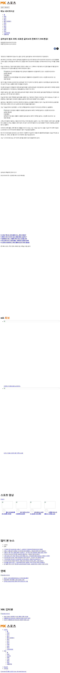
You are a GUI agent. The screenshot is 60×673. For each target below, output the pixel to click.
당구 (8, 641)
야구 (8, 634)
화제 (8, 660)
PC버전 (6, 667)
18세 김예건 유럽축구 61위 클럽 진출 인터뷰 (16, 616)
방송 (8, 654)
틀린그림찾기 (10, 637)
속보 (8, 633)
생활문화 (9, 664)
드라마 (9, 656)
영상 (8, 647)
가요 (8, 659)
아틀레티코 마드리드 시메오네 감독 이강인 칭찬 (17, 618)
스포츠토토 (10, 649)
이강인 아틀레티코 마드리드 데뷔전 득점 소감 (16, 620)
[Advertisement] (15, 195)
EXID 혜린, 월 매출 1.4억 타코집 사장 (14, 579)
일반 (8, 642)
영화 (8, 657)
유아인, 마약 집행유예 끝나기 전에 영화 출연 (16, 578)
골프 (8, 639)
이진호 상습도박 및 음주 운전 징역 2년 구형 (16, 581)
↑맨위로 (6, 668)
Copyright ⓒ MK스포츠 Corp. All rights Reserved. (13, 671)
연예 (5, 546)
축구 (8, 636)
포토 (8, 646)
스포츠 (6, 544)
